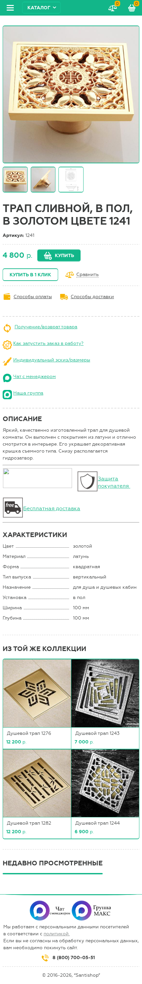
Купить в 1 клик (30, 275)
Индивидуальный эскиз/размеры (51, 360)
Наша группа (28, 393)
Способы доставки (92, 297)
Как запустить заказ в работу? (48, 343)
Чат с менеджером (34, 376)
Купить (64, 255)
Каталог (39, 8)
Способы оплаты (33, 297)
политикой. (57, 934)
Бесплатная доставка (51, 508)
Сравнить (87, 274)
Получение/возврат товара (46, 327)
